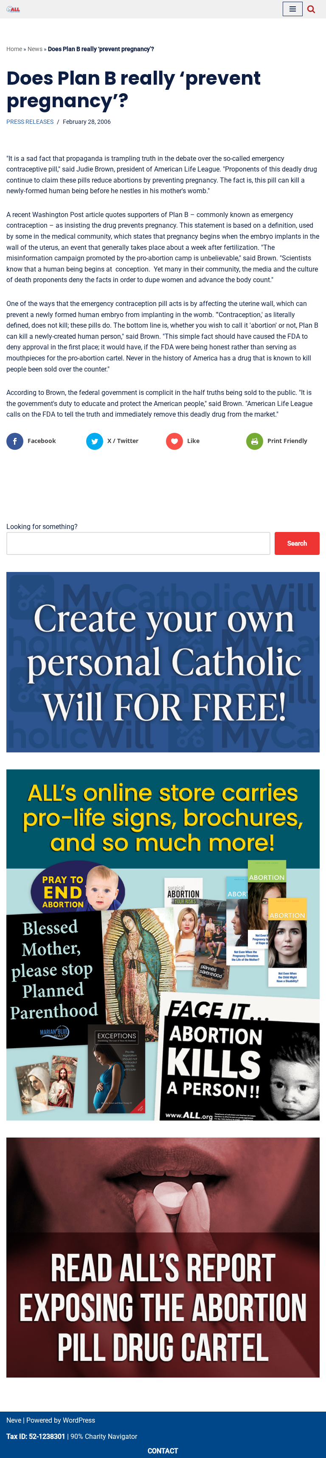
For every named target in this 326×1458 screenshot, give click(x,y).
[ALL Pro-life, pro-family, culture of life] (13, 9)
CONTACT (163, 1451)
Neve (13, 1420)
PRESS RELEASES (29, 122)
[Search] (311, 9)
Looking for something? (42, 527)
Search (297, 543)
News (35, 49)
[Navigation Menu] (293, 9)
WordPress (79, 1420)
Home (14, 49)
